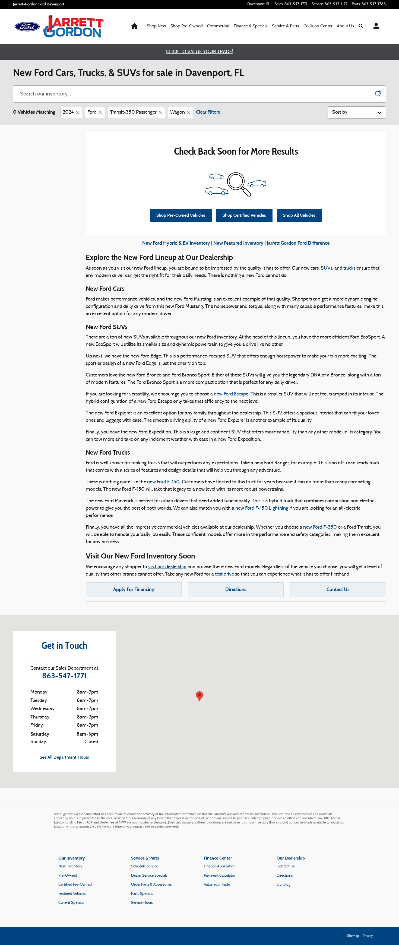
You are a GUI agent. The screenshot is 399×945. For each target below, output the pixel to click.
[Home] (27, 26)
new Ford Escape (231, 394)
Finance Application (220, 866)
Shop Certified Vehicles (244, 215)
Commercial (218, 26)
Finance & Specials (251, 26)
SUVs (326, 268)
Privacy (368, 936)
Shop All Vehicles (299, 215)
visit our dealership (167, 567)
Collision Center (317, 26)
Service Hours (142, 903)
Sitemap (353, 936)
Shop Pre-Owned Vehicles (180, 215)
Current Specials (71, 903)
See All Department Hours (64, 757)
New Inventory (70, 866)
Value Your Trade (217, 885)
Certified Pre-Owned (75, 885)
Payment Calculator (219, 876)
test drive (224, 574)
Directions (235, 589)
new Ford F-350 (320, 527)
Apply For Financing (133, 589)
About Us (345, 26)
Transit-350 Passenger (133, 112)
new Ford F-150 (163, 482)
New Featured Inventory (238, 243)
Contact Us (338, 589)
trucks (349, 268)
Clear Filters (208, 112)
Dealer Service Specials (149, 876)
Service (285, 26)
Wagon (177, 112)
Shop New (156, 26)
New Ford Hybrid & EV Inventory (176, 243)
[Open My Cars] (374, 26)
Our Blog (283, 885)
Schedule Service (144, 866)
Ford (92, 112)
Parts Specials (142, 894)
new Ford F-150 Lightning (261, 508)
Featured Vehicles (72, 894)
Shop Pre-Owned (186, 26)
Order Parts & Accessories (151, 885)
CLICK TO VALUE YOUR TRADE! (199, 52)
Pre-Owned (67, 876)
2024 (68, 112)
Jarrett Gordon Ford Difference (298, 243)
